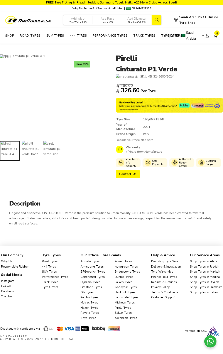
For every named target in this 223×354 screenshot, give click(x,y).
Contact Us (128, 174)
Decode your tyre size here (134, 140)
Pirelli (126, 58)
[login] (207, 35)
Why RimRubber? (83, 8)
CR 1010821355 (141, 8)
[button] (215, 35)
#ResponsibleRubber (109, 8)
